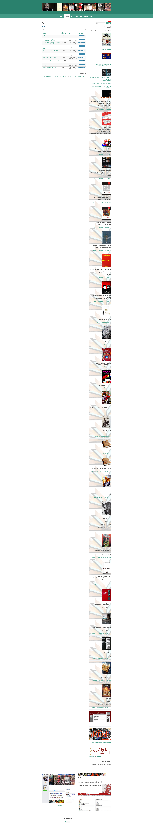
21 (58, 76)
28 (75, 76)
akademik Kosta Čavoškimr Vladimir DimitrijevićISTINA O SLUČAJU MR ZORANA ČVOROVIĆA (101, 49)
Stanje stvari (98, 756)
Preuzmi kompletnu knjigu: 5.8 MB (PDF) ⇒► (101, 707)
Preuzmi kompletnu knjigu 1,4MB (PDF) (102, 366)
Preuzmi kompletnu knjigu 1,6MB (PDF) (102, 387)
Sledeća (79, 76)
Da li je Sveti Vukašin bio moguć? (50, 53)
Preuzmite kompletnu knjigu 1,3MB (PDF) (102, 344)
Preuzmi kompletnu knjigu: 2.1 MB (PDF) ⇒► (101, 530)
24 (65, 76)
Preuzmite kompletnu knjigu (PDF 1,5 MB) (104, 109)
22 (60, 76)
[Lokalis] (92, 774)
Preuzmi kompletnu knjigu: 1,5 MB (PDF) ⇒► (101, 453)
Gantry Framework (89, 816)
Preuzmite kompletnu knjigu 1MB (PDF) (102, 322)
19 (52, 76)
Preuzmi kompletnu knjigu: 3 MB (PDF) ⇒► (102, 497)
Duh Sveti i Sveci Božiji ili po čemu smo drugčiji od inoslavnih (51, 51)
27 (73, 76)
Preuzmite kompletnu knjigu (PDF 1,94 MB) (102, 136)
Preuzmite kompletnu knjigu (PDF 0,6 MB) (102, 154)
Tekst (43, 26)
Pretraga (108, 23)
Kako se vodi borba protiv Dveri (49, 67)
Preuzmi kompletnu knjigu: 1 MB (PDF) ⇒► (102, 658)
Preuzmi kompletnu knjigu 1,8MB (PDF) (102, 411)
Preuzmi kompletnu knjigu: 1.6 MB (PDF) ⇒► (101, 608)
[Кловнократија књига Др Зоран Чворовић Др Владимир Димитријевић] (106, 93)
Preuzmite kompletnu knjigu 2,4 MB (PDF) (102, 202)
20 (55, 76)
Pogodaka (80, 33)
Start (44, 76)
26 (70, 76)
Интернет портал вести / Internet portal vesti (101, 742)
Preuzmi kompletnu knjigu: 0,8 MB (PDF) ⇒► (101, 471)
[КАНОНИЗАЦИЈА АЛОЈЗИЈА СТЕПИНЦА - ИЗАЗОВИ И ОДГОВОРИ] (106, 72)
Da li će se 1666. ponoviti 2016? (49, 57)
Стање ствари (92, 756)
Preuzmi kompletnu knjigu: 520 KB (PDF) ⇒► (101, 584)
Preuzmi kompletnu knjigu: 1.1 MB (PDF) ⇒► (101, 557)
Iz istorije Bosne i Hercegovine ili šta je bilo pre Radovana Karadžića (51, 40)
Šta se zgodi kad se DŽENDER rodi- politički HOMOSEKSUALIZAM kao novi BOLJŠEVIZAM (102, 66)
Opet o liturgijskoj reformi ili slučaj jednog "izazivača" (50, 36)
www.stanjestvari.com (94, 758)
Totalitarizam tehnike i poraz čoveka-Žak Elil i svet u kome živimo (51, 61)
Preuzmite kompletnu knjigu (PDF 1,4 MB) (102, 178)
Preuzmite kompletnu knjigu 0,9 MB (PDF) (102, 277)
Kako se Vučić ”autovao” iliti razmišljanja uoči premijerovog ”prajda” (51, 43)
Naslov (44, 33)
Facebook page (58, 805)
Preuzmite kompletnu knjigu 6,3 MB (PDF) (102, 250)
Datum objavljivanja (63, 33)
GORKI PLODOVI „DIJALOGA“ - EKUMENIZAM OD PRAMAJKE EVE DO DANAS (51, 47)
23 (63, 76)
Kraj (84, 76)
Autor (70, 33)
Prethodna (48, 76)
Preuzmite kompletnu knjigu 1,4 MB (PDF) (102, 227)
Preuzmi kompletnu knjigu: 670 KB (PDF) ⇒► (101, 680)
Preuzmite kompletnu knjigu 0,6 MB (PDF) (102, 301)
